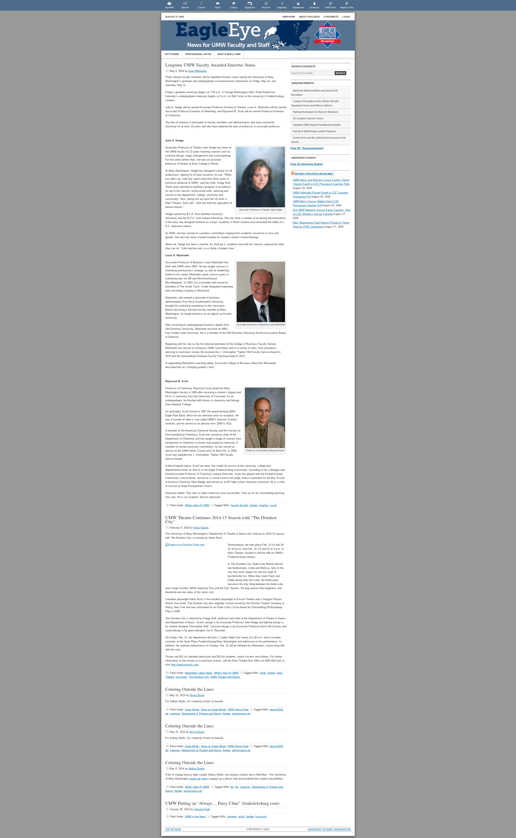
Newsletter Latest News (198, 672)
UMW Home (288, 17)
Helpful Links (347, 7)
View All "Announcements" (307, 148)
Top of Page (173, 829)
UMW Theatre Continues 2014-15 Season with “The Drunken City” (221, 519)
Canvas (201, 7)
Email (218, 7)
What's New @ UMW (197, 505)
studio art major (198, 778)
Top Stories (171, 54)
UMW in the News (195, 816)
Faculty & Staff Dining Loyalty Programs (314, 131)
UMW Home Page (238, 709)
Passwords (298, 7)
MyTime (266, 7)
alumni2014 (276, 709)
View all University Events (306, 164)
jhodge (253, 505)
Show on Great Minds (213, 709)
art (166, 713)
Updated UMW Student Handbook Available (317, 124)
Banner (185, 7)
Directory (314, 7)
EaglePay (282, 7)
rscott (273, 505)
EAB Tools (330, 7)
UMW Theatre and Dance (225, 676)
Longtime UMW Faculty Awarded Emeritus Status (210, 65)
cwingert (232, 816)
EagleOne (250, 7)
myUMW (169, 7)
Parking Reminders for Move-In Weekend (315, 112)
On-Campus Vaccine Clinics (308, 118)
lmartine (263, 505)
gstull (263, 672)
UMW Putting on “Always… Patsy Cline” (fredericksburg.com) (222, 803)
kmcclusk (181, 676)
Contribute (331, 17)
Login (346, 17)
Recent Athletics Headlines (314, 173)
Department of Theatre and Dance (201, 713)
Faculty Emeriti (239, 505)
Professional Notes (198, 54)
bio (236, 786)
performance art (241, 713)
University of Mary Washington (329, 829)
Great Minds (192, 709)
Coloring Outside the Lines (189, 689)
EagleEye (262, 37)
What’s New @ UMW (228, 54)
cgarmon (175, 713)
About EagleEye (309, 17)
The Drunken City (199, 676)
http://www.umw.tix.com (185, 664)
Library (233, 7)
